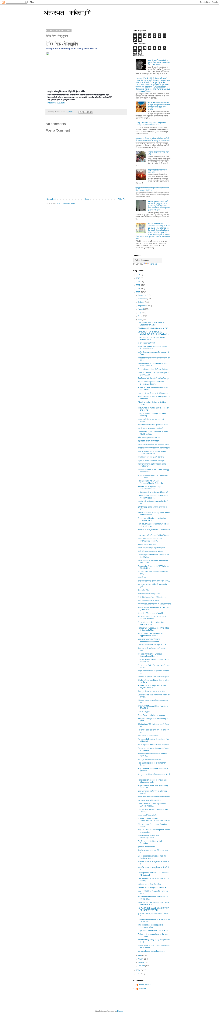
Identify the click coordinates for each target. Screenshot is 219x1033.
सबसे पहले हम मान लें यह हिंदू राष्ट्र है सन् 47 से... (154, 581)
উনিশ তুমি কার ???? (144, 577)
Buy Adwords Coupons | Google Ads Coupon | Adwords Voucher (151, 124)
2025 (138, 278)
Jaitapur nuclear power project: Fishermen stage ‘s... (150, 488)
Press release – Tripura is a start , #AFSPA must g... (151, 623)
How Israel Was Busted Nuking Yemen (153, 535)
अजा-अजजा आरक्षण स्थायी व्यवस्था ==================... (149, 640)
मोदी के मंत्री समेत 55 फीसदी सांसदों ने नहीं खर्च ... (154, 745)
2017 (138, 285)
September (142, 306)
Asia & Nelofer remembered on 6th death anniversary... (152, 452)
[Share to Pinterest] (91, 112)
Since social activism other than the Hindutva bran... (152, 857)
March (141, 959)
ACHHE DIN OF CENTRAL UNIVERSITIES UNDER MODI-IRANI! (154, 820)
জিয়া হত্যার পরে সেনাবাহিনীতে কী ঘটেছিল (149, 759)
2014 (138, 970)
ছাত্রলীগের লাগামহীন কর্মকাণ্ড (146, 847)
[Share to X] (85, 112)
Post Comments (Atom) (66, 203)
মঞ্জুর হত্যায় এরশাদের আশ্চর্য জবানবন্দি (148, 441)
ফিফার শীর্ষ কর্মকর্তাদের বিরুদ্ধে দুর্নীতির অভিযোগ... (152, 597)
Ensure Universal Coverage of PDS (152, 645)
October (141, 302)
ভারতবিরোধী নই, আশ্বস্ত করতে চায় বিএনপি (150, 428)
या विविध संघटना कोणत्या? (146, 343)
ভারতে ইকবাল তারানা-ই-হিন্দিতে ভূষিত (148, 600)
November (142, 299)
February (142, 962)
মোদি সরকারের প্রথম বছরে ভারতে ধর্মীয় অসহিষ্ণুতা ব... (154, 676)
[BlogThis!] (82, 112)
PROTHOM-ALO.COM (56, 103)
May (140, 320)
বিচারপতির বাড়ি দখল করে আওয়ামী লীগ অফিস (151, 457)
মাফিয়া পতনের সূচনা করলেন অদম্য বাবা (149, 437)
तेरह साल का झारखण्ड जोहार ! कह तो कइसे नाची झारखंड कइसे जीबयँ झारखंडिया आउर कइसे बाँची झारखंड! (159, 106)
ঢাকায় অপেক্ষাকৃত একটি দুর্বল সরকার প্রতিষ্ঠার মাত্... (153, 393)
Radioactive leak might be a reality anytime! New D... (152, 687)
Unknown (142, 989)
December (142, 295)
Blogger (120, 1011)
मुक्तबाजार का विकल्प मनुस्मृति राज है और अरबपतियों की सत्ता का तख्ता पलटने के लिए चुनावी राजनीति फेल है (153, 139)
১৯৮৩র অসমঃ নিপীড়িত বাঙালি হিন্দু (147, 815)
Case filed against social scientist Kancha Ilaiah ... (151, 339)
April (140, 955)
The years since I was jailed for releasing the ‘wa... (150, 836)
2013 (138, 974)
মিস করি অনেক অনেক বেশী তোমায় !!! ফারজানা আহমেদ (154, 797)
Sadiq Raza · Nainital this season (151, 715)
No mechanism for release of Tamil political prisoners (152, 618)
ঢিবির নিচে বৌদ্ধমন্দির (144, 712)
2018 (138, 282)
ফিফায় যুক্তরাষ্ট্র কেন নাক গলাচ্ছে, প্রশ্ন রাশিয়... (152, 691)
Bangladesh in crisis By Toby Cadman (153, 369)
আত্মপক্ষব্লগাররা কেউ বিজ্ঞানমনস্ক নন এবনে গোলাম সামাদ (154, 604)
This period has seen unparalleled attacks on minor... (152, 926)
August (141, 309)
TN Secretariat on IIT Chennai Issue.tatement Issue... (150, 655)
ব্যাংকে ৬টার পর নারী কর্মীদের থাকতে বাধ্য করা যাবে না (153, 444)
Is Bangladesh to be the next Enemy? (153, 492)
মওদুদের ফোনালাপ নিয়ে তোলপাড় (147, 544)
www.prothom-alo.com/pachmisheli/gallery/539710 (71, 48)
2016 (138, 289)
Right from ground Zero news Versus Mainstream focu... (152, 348)
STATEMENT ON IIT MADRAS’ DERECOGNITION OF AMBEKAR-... (153, 333)
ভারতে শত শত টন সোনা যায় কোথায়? (148, 736)
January (141, 966)
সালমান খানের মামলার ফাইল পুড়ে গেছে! (149, 593)
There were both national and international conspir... (150, 540)
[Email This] (79, 112)
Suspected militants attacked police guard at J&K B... (152, 519)
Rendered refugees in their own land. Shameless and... (153, 781)
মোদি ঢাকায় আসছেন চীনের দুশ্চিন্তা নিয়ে (149, 884)
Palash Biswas (144, 985)
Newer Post (51, 199)
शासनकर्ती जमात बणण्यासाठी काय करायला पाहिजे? (154, 448)
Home (86, 199)
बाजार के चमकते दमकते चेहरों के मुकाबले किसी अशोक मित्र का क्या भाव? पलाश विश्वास (159, 62)
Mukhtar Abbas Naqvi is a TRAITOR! (152, 888)
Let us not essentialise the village (151, 951)
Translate (153, 264)
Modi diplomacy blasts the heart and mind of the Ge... (152, 364)
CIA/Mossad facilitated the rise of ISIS (153, 328)
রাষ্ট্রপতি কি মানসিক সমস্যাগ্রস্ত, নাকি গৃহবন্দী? (151, 461)
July (140, 313)
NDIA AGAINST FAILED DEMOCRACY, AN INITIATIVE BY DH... (153, 909)
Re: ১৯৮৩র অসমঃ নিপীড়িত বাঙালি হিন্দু (149, 800)
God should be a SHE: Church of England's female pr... (151, 324)
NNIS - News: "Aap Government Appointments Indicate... (150, 634)
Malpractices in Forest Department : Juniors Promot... (152, 805)
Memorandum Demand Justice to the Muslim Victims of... (153, 497)
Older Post (122, 199)
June (140, 316)
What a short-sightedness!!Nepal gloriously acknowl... (151, 383)
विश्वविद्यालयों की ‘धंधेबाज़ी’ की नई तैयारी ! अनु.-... (154, 378)
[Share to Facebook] (88, 112)
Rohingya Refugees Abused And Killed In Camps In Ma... (153, 629)
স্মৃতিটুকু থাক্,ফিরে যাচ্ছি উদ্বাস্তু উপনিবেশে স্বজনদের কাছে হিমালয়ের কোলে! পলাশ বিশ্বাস (152, 189)
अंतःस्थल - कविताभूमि (67, 12)
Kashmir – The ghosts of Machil (150, 613)
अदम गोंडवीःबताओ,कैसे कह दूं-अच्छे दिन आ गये (153, 425)
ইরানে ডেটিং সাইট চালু (144, 590)
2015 (138, 292)
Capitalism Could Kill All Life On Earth (153, 931)
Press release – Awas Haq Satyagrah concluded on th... (153, 476)
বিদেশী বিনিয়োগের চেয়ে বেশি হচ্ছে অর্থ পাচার (150, 551)
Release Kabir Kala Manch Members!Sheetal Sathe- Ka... (151, 482)
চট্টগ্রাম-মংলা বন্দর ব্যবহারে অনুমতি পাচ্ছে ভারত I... (152, 548)
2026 (138, 275)
